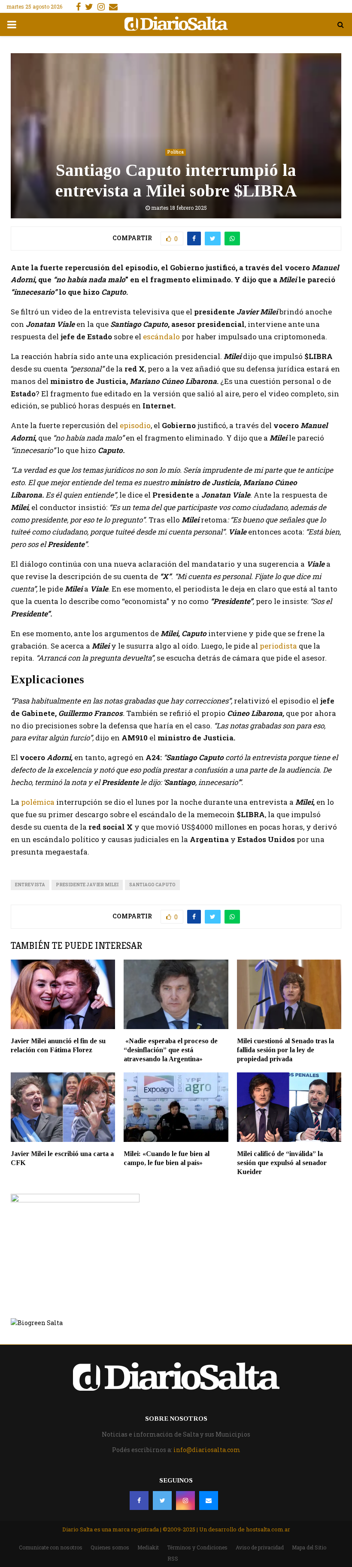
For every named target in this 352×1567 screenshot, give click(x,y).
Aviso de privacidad (260, 1547)
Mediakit (148, 1547)
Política (175, 152)
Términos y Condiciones (197, 1547)
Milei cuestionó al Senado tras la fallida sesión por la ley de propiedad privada (285, 1050)
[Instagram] (185, 1500)
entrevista (30, 885)
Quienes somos (110, 1547)
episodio (134, 425)
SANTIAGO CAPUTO (152, 885)
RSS (172, 1558)
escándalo (161, 336)
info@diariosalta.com (206, 1450)
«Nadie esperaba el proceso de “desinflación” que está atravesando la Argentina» (171, 1050)
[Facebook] (139, 1500)
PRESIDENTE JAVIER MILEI (87, 885)
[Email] (208, 1500)
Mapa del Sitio (309, 1547)
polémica (38, 802)
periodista (278, 646)
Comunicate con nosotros (50, 1547)
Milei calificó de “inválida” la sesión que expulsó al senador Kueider (282, 1162)
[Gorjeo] (162, 1500)
